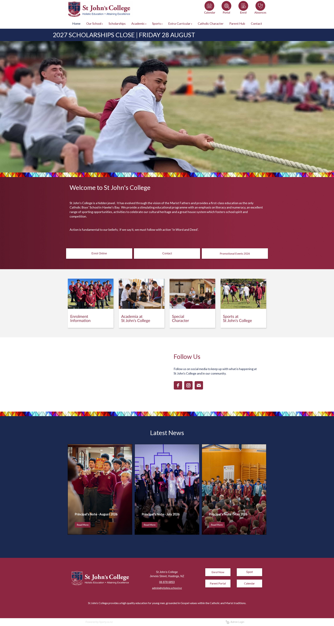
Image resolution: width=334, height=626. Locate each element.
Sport (249, 572)
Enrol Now (218, 572)
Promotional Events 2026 (235, 253)
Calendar (249, 583)
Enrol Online (99, 253)
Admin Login (236, 622)
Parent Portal (218, 583)
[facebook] (178, 385)
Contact (167, 253)
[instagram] (188, 385)
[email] (199, 385)
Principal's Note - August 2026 (96, 514)
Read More (83, 524)
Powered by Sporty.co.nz (99, 622)
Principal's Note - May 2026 (228, 514)
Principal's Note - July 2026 (161, 514)
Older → (167, 541)
